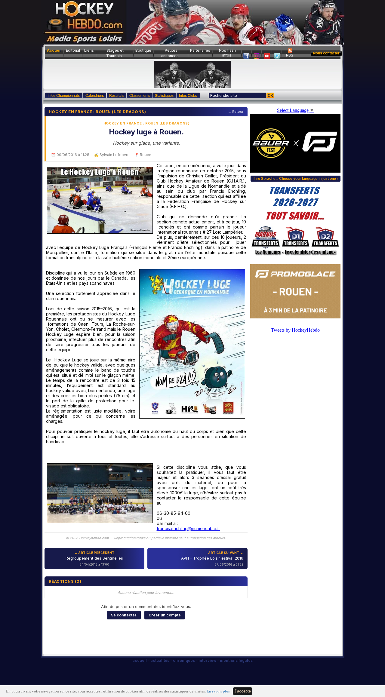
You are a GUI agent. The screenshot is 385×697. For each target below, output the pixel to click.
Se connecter (124, 615)
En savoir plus (218, 691)
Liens (89, 50)
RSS (289, 55)
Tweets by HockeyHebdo (295, 330)
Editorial (73, 50)
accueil (139, 660)
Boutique (143, 50)
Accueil (54, 50)
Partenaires (200, 50)
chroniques (184, 660)
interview (207, 660)
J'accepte (242, 691)
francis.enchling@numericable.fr (188, 528)
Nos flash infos (227, 52)
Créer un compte (165, 615)
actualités (159, 660)
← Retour (235, 111)
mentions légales (236, 660)
